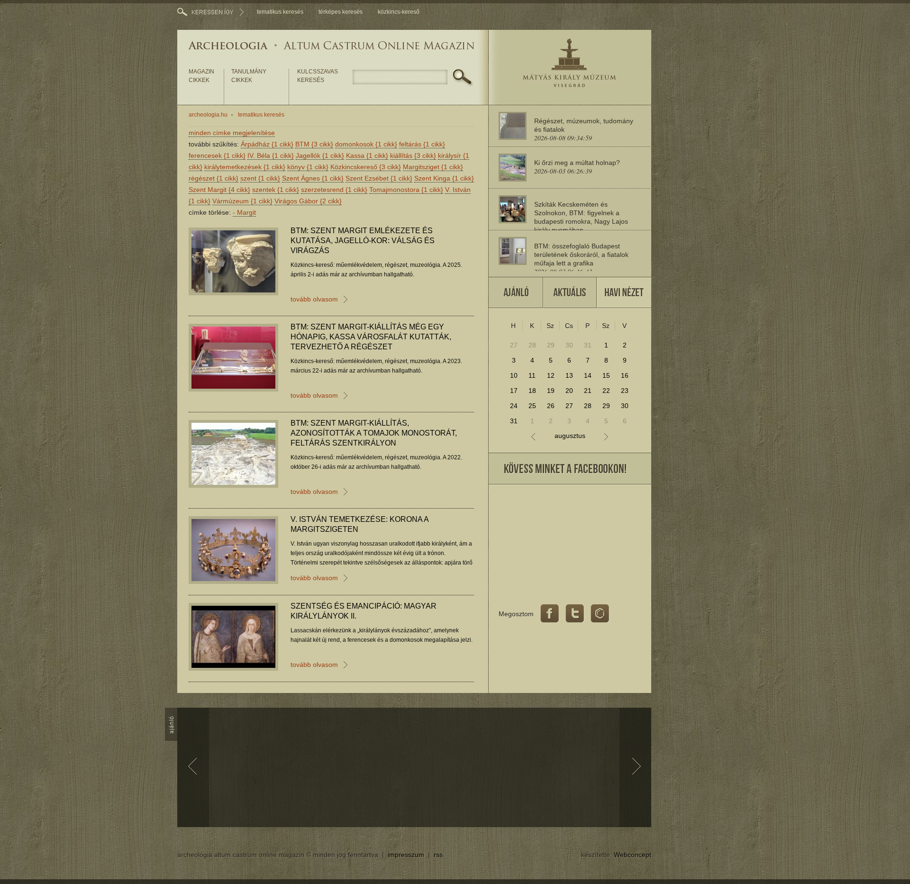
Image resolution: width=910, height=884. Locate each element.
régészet (213, 178)
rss (438, 854)
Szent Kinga (444, 178)
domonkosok (366, 144)
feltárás (422, 144)
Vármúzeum (242, 201)
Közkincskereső (365, 167)
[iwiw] (600, 613)
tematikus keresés (280, 12)
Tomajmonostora (406, 189)
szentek (275, 189)
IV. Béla (270, 155)
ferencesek (217, 155)
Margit (244, 212)
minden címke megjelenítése (232, 133)
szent (260, 178)
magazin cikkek (201, 75)
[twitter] (574, 613)
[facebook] (549, 613)
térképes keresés (340, 12)
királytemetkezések (244, 167)
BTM (314, 144)
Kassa (367, 155)
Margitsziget (433, 167)
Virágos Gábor (308, 201)
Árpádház (267, 144)
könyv (307, 167)
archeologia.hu (208, 114)
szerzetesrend (334, 189)
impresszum (406, 854)
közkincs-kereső (398, 12)
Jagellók (320, 155)
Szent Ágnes (313, 178)
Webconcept (632, 854)
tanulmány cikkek (248, 75)
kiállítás (413, 155)
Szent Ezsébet (379, 178)
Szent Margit (219, 189)
